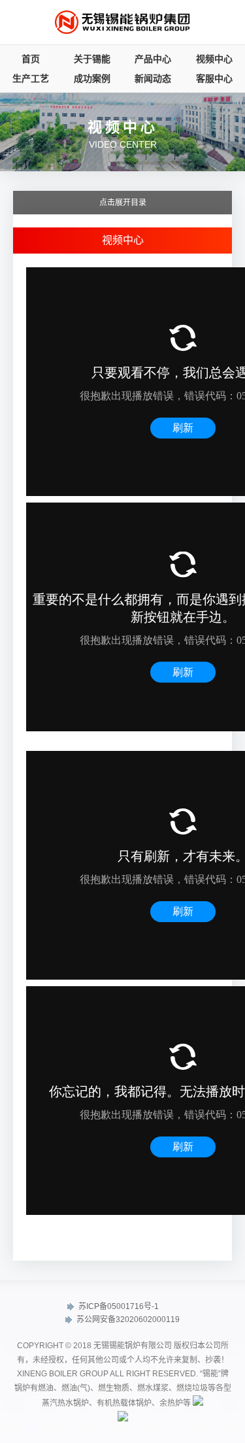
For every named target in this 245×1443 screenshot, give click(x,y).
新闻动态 (153, 78)
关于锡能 (92, 59)
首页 (31, 59)
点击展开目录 (122, 202)
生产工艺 (30, 78)
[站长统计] (198, 1403)
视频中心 (214, 59)
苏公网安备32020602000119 (127, 1319)
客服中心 (214, 78)
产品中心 (153, 59)
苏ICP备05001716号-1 (117, 1306)
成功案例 (92, 78)
